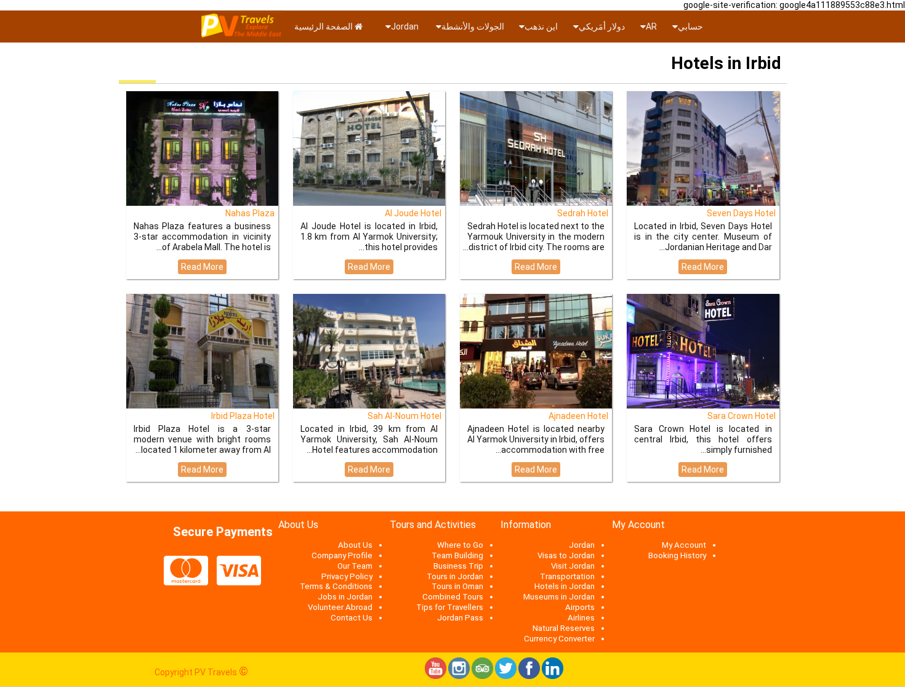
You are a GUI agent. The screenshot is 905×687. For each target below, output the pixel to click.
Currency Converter (559, 638)
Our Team (354, 566)
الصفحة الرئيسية (324, 26)
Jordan (405, 26)
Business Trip (458, 566)
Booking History (677, 555)
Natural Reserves (564, 628)
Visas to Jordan (566, 555)
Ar (651, 26)
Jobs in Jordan (345, 596)
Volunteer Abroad (340, 607)
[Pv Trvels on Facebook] (529, 676)
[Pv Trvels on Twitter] (506, 676)
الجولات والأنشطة (472, 26)
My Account (684, 545)
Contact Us (351, 617)
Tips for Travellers (449, 607)
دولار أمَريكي (602, 26)
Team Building (457, 555)
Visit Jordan (573, 566)
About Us (355, 545)
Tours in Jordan (455, 576)
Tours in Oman (457, 586)
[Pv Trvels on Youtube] (435, 676)
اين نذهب (541, 26)
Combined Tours (452, 596)
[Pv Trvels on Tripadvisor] (482, 676)
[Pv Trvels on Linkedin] (552, 676)
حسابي (690, 26)
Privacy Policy (346, 576)
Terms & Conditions (336, 586)
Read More (202, 267)
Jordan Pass (460, 617)
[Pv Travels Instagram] (459, 676)
